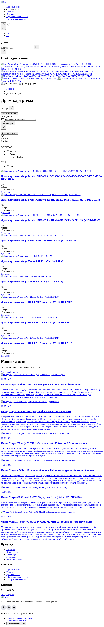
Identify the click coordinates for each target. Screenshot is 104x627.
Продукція (14, 9)
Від (2, 138)
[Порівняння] (8, 25)
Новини (10, 12)
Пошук (4, 48)
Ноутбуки (10, 549)
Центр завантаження (16, 19)
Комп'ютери (12, 552)
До (2, 141)
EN (7, 35)
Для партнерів (13, 14)
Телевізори (11, 554)
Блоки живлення (14, 559)
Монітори (11, 557)
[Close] (3, 51)
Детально (5, 192)
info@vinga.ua (7, 594)
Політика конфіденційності (19, 618)
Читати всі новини (10, 372)
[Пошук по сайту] (3, 24)
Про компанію (13, 7)
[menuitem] (54, 33)
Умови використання (16, 621)
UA (8, 33)
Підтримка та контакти (17, 16)
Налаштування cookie (16, 623)
